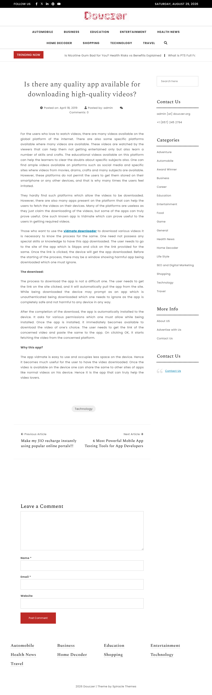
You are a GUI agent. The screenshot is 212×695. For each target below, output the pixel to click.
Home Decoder (59, 43)
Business (71, 32)
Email (25, 577)
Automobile (42, 32)
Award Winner (167, 169)
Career (162, 187)
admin (108, 108)
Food (160, 213)
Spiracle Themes (124, 686)
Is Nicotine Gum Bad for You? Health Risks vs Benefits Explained (107, 55)
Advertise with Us (169, 330)
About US (163, 321)
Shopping (91, 43)
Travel (149, 43)
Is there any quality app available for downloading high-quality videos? (82, 89)
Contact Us (165, 338)
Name (25, 558)
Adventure (164, 152)
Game (161, 222)
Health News (168, 32)
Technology (121, 43)
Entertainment (133, 32)
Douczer (89, 686)
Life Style (163, 256)
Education (99, 32)
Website (26, 596)
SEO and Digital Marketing (175, 265)
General (162, 230)
